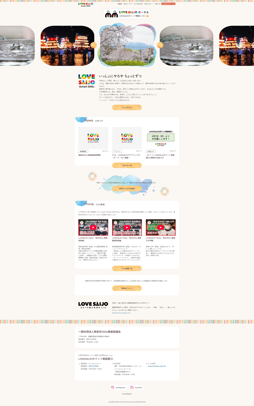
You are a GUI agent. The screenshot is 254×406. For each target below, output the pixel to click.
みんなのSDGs (138, 4)
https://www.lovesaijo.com (121, 313)
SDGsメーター (127, 4)
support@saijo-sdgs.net (157, 366)
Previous (93, 45)
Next (160, 45)
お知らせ (157, 4)
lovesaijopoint (120, 387)
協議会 (120, 4)
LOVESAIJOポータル (168, 4)
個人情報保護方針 (127, 394)
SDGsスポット (148, 4)
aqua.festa (138, 387)
